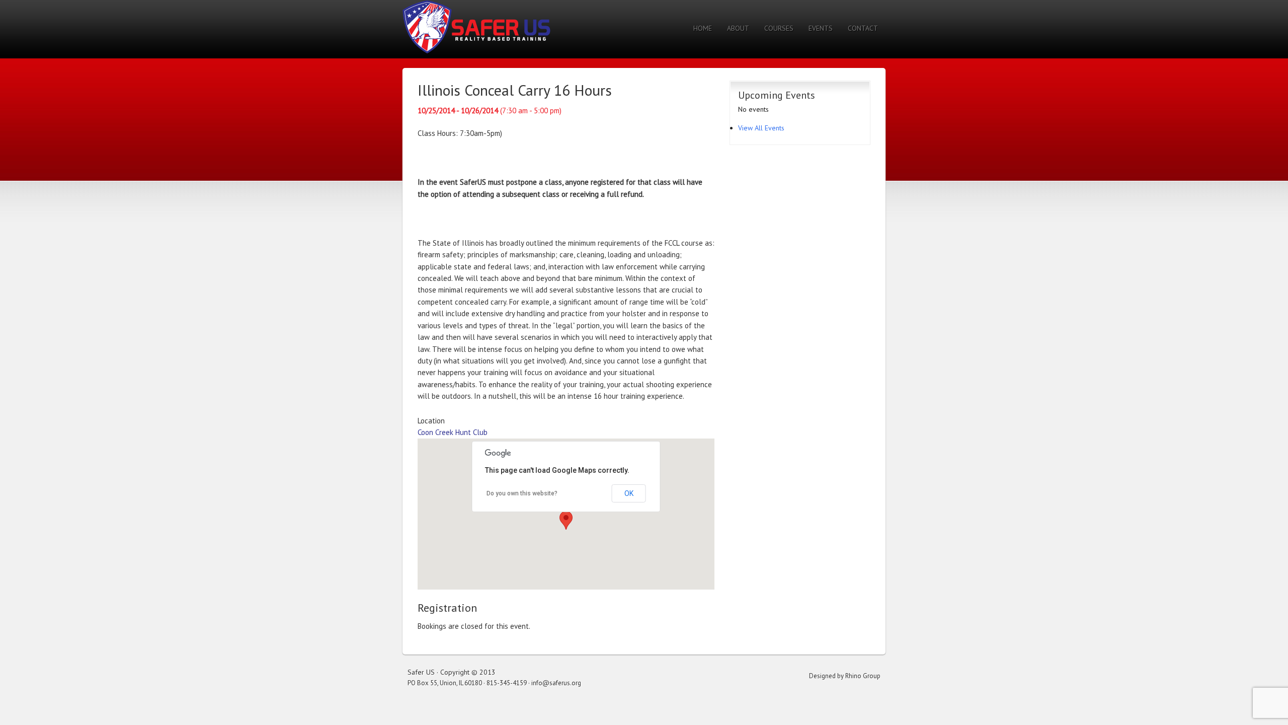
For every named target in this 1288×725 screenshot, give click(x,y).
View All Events (761, 127)
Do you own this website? (522, 493)
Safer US (476, 26)
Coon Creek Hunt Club (453, 432)
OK (628, 493)
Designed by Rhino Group (844, 676)
